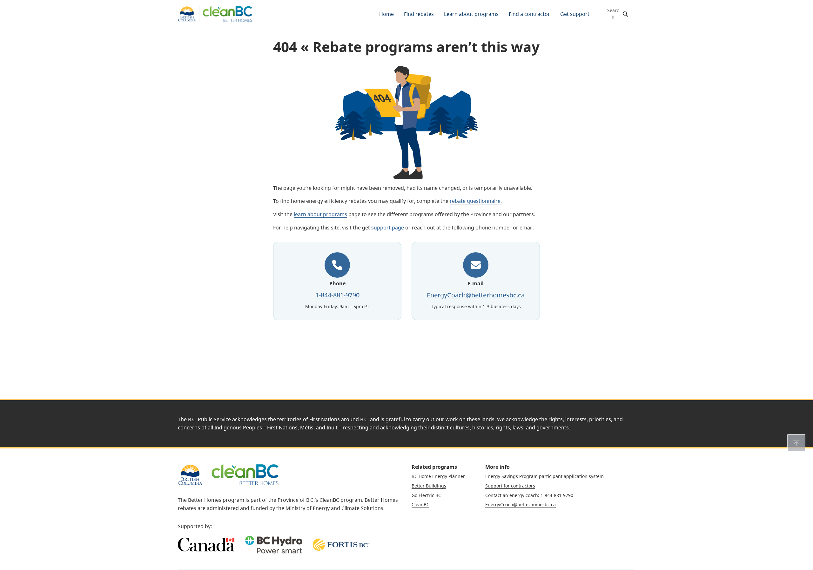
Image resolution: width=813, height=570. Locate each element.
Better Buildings (429, 486)
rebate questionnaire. (476, 200)
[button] (796, 443)
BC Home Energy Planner (438, 476)
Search (613, 14)
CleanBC (420, 504)
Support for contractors (510, 486)
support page (387, 227)
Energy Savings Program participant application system (544, 476)
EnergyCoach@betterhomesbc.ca (476, 295)
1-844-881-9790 (337, 295)
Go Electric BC (426, 495)
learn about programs (320, 214)
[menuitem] (386, 14)
